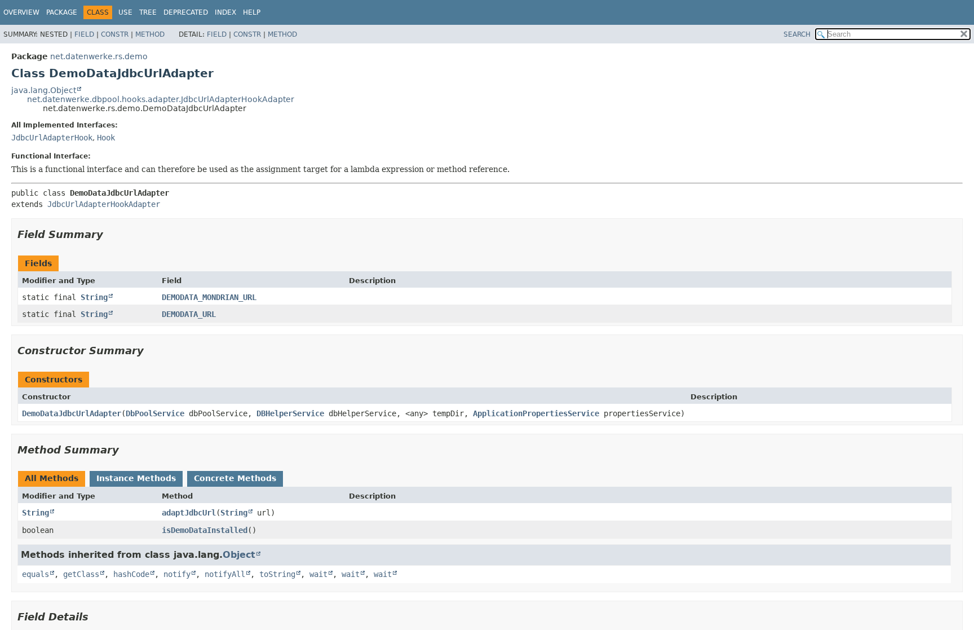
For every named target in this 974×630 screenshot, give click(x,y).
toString (277, 574)
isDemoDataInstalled (204, 530)
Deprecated (185, 12)
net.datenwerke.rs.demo (99, 56)
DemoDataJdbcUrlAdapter (71, 413)
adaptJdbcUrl (189, 512)
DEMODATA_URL (189, 314)
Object (239, 554)
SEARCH (797, 34)
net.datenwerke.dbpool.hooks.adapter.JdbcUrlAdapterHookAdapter (160, 99)
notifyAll (225, 574)
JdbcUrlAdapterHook (51, 137)
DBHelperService (290, 413)
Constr (115, 34)
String (94, 297)
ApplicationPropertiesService (536, 413)
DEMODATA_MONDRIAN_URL (209, 297)
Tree (148, 12)
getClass (81, 574)
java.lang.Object (43, 90)
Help (251, 12)
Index (225, 12)
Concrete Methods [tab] (235, 478)
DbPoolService (155, 413)
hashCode (131, 574)
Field (84, 34)
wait (318, 574)
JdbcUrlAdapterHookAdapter (103, 204)
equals (35, 574)
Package (61, 12)
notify (177, 574)
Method (150, 34)
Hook (106, 137)
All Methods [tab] (51, 478)
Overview (21, 12)
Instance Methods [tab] (136, 478)
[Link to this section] (111, 234)
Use (125, 12)
